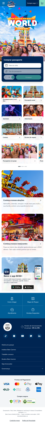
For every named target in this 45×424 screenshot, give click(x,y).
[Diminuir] (5, 77)
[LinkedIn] (39, 336)
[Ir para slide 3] (25, 166)
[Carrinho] (42, 3)
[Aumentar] (13, 77)
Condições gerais (15, 420)
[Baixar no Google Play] (16, 287)
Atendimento (12, 313)
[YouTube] (22, 336)
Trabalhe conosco (8, 354)
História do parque (8, 345)
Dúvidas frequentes (32, 313)
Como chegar (12, 302)
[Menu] (3, 3)
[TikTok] (5, 336)
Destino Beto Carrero (9, 359)
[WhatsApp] (31, 336)
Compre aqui (31, 3)
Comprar (29, 77)
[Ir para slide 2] (22, 166)
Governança (6, 368)
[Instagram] (14, 336)
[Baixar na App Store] (28, 287)
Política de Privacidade (28, 420)
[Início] (11, 3)
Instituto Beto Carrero (9, 349)
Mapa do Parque (33, 302)
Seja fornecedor (7, 364)
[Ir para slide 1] (19, 166)
